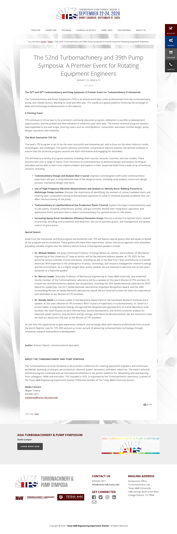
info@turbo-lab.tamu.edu (105, 484)
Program (171, 57)
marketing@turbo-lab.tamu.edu (41, 397)
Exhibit (171, 45)
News (37, 414)
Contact (171, 69)
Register (171, 33)
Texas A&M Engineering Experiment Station (88, 525)
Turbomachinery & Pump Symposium (88, 13)
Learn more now (30, 446)
